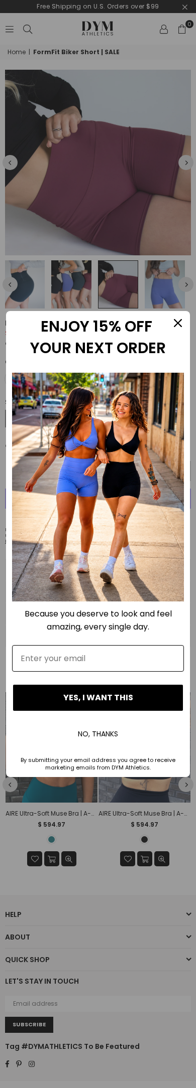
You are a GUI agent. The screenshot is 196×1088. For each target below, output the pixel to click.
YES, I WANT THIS (98, 697)
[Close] (178, 323)
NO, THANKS (98, 734)
